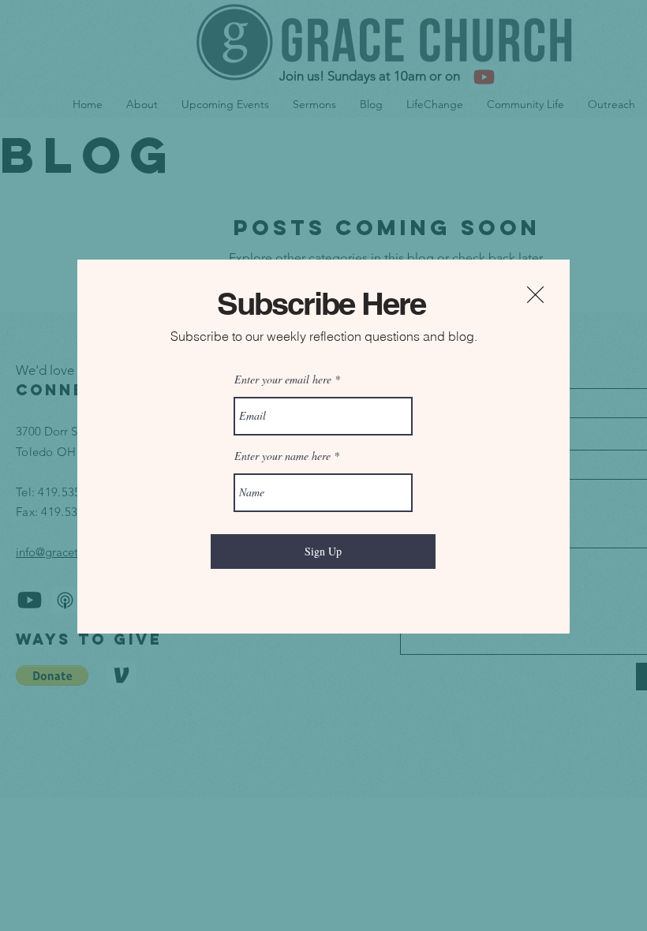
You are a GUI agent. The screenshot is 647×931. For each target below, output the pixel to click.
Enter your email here (282, 379)
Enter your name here (282, 456)
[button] (535, 294)
